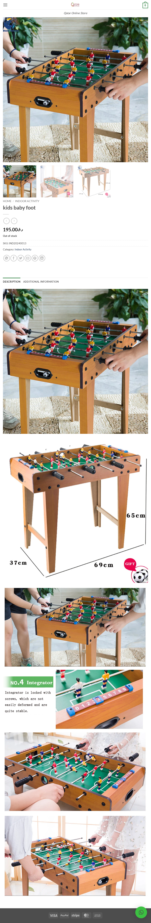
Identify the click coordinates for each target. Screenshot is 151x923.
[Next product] (6, 221)
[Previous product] (14, 221)
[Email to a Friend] (28, 258)
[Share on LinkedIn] (42, 258)
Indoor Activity (27, 201)
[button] (5, 5)
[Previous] (10, 89)
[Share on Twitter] (20, 258)
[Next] (140, 89)
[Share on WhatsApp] (6, 258)
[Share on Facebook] (13, 258)
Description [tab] (11, 281)
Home (7, 201)
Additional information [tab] (41, 281)
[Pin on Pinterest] (35, 258)
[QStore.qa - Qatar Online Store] (75, 4)
